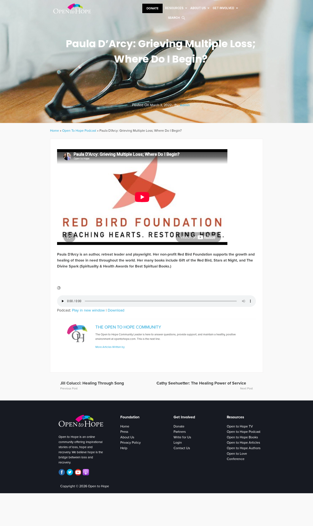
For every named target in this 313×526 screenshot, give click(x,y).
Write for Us (182, 437)
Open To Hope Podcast (79, 131)
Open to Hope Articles (243, 442)
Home (54, 131)
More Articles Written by (110, 347)
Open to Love (237, 454)
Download (116, 310)
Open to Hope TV (240, 426)
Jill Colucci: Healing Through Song (92, 383)
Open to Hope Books (242, 437)
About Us (127, 437)
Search (174, 18)
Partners (180, 432)
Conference (235, 459)
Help (123, 448)
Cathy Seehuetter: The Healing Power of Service (201, 383)
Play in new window (88, 310)
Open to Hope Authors (243, 448)
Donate (152, 8)
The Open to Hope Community (128, 327)
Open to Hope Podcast (243, 432)
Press (124, 432)
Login (178, 442)
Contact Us (182, 448)
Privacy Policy (130, 442)
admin (185, 105)
